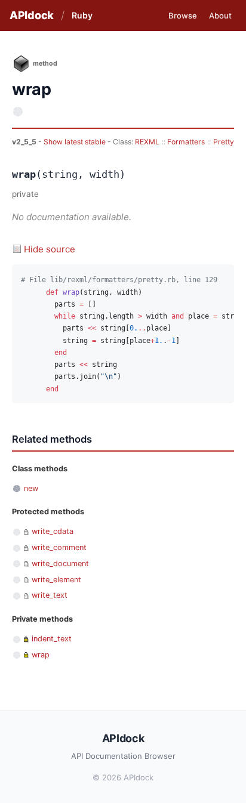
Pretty (223, 141)
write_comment (59, 547)
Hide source (49, 249)
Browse (182, 15)
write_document (60, 563)
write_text (49, 595)
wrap (41, 654)
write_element (56, 579)
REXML (147, 141)
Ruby (82, 15)
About (220, 15)
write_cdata (52, 531)
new (31, 488)
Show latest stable (75, 141)
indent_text (52, 638)
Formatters (186, 141)
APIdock (32, 15)
